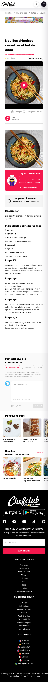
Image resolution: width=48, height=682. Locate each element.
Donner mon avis (35, 58)
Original (24, 588)
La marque (24, 603)
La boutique (24, 606)
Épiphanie (24, 565)
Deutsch (25, 643)
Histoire (24, 612)
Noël (24, 581)
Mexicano (26, 657)
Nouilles (43, 13)
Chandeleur (24, 568)
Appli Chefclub (24, 616)
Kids (24, 585)
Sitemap (36, 676)
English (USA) (25, 650)
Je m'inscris (24, 551)
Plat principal (22, 13)
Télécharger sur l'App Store (12, 512)
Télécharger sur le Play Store (34, 512)
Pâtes (33, 13)
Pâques (24, 575)
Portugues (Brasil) (25, 663)
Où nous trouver (24, 609)
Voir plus (39, 453)
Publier (38, 405)
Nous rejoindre (24, 629)
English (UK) (25, 647)
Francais (25, 640)
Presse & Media (24, 619)
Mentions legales (24, 622)
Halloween (24, 578)
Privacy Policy (13, 676)
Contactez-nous (24, 625)
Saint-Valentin (24, 571)
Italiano (26, 660)
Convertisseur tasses (24, 591)
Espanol (25, 653)
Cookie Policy (26, 676)
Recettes (8, 13)
